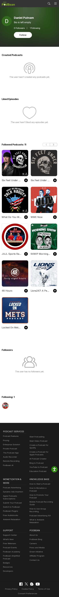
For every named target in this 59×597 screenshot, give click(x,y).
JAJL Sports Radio (11, 253)
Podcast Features (11, 436)
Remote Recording (11, 461)
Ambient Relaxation (11, 519)
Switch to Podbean (11, 507)
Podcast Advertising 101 (40, 515)
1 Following (35, 28)
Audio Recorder (10, 457)
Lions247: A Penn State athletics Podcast (40, 290)
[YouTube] (38, 584)
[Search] (49, 4)
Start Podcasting (37, 437)
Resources (8, 567)
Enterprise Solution (11, 444)
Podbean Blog (36, 539)
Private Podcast (10, 448)
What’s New (8, 539)
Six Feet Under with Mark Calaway (40, 180)
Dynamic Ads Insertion (13, 492)
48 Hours (7, 290)
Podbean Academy (11, 552)
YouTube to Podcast (39, 467)
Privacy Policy (11, 589)
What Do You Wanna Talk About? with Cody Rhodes (11, 217)
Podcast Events (10, 547)
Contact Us (35, 560)
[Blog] (31, 584)
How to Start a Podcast (40, 484)
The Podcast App (11, 453)
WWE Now (37, 217)
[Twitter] (26, 584)
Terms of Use (44, 589)
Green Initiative (36, 552)
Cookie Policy (28, 589)
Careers (33, 543)
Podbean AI (8, 465)
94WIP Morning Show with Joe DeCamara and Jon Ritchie (40, 253)
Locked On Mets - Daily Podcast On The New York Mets (11, 327)
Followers (19, 28)
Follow (22, 35)
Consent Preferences (27, 593)
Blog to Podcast (37, 463)
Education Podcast (38, 471)
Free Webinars (9, 543)
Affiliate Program (37, 556)
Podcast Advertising (12, 487)
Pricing (6, 440)
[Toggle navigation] (55, 3)
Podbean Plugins (10, 511)
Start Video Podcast (38, 441)
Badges (6, 563)
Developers (8, 571)
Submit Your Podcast (12, 503)
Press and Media (37, 547)
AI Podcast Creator (38, 459)
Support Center (10, 535)
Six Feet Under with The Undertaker (11, 180)
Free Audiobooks (10, 515)
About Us (34, 535)
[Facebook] (20, 584)
